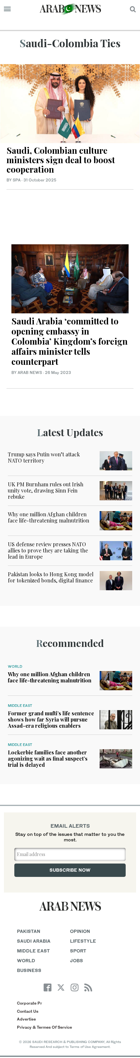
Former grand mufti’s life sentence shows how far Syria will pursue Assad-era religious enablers (51, 719)
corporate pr (29, 1003)
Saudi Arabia (33, 941)
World (15, 666)
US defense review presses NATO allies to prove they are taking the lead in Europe (48, 550)
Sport (78, 950)
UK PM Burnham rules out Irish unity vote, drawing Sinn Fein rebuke (45, 490)
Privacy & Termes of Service (44, 1027)
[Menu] (7, 9)
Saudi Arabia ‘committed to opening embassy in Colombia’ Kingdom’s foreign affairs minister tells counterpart (69, 341)
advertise (26, 1019)
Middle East (20, 705)
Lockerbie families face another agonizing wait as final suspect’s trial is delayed (48, 758)
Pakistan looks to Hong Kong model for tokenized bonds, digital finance (50, 577)
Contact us (27, 1011)
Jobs (76, 960)
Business (29, 970)
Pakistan (28, 931)
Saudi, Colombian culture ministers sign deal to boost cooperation (61, 160)
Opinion (80, 931)
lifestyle (83, 941)
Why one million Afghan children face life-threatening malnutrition (48, 517)
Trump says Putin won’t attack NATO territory (44, 457)
